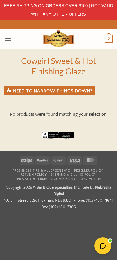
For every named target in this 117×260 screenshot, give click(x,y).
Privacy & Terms (32, 179)
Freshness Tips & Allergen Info (41, 170)
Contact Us (90, 179)
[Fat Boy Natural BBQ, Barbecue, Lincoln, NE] (58, 139)
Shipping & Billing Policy (73, 174)
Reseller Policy (88, 170)
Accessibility (63, 179)
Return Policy (34, 174)
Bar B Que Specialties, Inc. (58, 187)
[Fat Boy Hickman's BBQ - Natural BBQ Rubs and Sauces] (58, 39)
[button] (7, 38)
